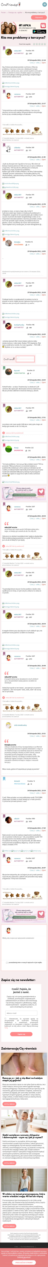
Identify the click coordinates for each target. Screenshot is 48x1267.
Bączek (17, 370)
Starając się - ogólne (15, 12)
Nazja (16, 448)
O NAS (16, 1247)
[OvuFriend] (10, 6)
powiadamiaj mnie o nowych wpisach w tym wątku (25, 962)
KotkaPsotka (19, 325)
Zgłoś (44, 63)
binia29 (17, 781)
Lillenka (17, 148)
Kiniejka (17, 242)
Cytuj (31, 63)
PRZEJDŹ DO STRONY (24, 1262)
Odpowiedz (39, 17)
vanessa (17, 94)
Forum (3, 12)
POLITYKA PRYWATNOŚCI (27, 1247)
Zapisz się (21, 1034)
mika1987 (17, 51)
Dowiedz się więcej (23, 1257)
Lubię (38, 63)
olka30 (16, 819)
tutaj (6, 1028)
